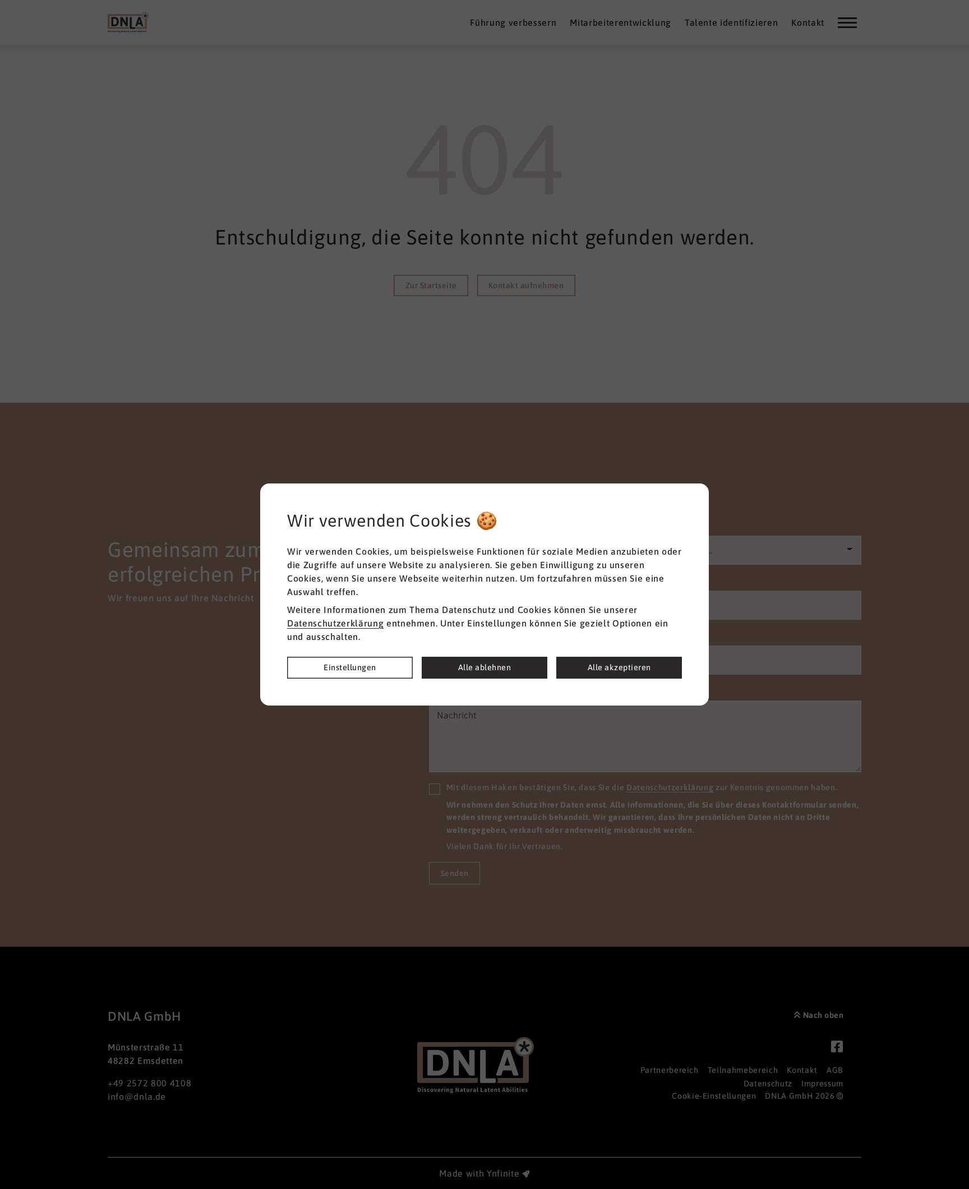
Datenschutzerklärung (335, 623)
